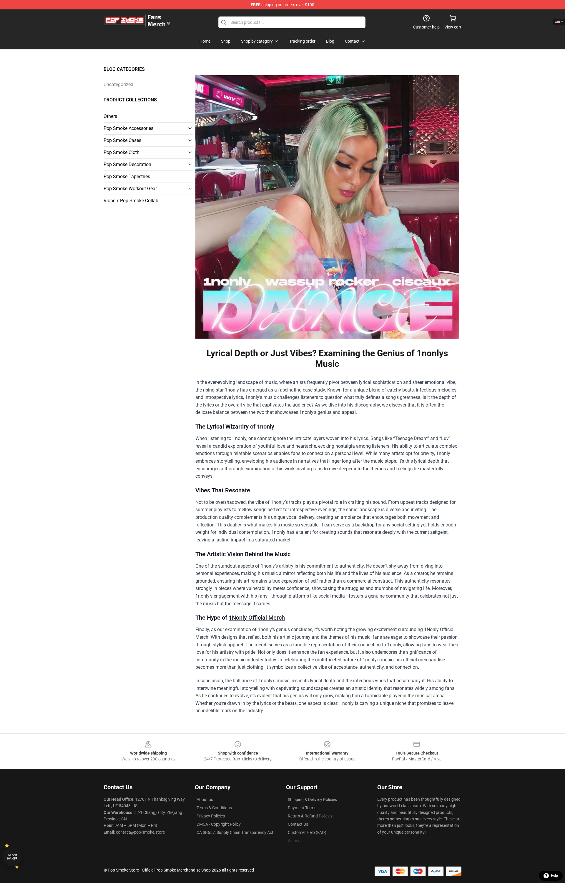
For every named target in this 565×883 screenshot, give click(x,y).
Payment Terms (302, 807)
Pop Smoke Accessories (128, 128)
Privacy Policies (211, 816)
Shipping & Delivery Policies (312, 799)
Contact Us (298, 824)
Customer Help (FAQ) (307, 832)
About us (205, 799)
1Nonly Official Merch (257, 617)
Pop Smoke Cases (122, 140)
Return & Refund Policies (310, 816)
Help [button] (554, 876)
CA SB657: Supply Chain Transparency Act (235, 832)
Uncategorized (118, 84)
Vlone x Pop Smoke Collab (131, 200)
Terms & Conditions (214, 807)
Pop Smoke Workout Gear (130, 188)
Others (110, 116)
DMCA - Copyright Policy (219, 824)
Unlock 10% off (12, 857)
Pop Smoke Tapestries (127, 176)
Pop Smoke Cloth (121, 152)
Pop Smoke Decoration (127, 164)
